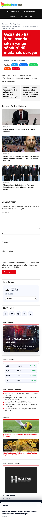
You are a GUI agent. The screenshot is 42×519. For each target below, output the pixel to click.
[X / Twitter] (12, 313)
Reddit (7, 69)
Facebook (23, 65)
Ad (3, 233)
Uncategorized (15, 24)
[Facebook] (5, 313)
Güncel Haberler (13, 11)
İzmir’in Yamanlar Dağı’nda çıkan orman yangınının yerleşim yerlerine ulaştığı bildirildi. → (30, 93)
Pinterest (16, 69)
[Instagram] (18, 313)
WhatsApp (33, 65)
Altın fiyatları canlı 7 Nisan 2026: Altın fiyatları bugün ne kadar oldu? (20, 398)
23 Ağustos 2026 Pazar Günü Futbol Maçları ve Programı (21, 394)
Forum (12, 16)
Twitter (14, 65)
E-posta (6, 242)
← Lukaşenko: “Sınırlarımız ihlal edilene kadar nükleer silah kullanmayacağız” (10, 92)
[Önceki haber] (30, 329)
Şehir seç (9, 294)
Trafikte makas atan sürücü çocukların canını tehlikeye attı (20, 409)
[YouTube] (24, 313)
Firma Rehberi (29, 11)
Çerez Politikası (26, 16)
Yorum (5, 212)
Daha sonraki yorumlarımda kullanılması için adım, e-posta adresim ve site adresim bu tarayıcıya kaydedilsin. (20, 265)
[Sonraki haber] (35, 329)
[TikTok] (30, 313)
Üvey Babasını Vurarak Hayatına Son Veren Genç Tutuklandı (22, 405)
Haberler (5, 24)
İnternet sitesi (7, 251)
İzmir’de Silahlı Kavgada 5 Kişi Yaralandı (18, 402)
